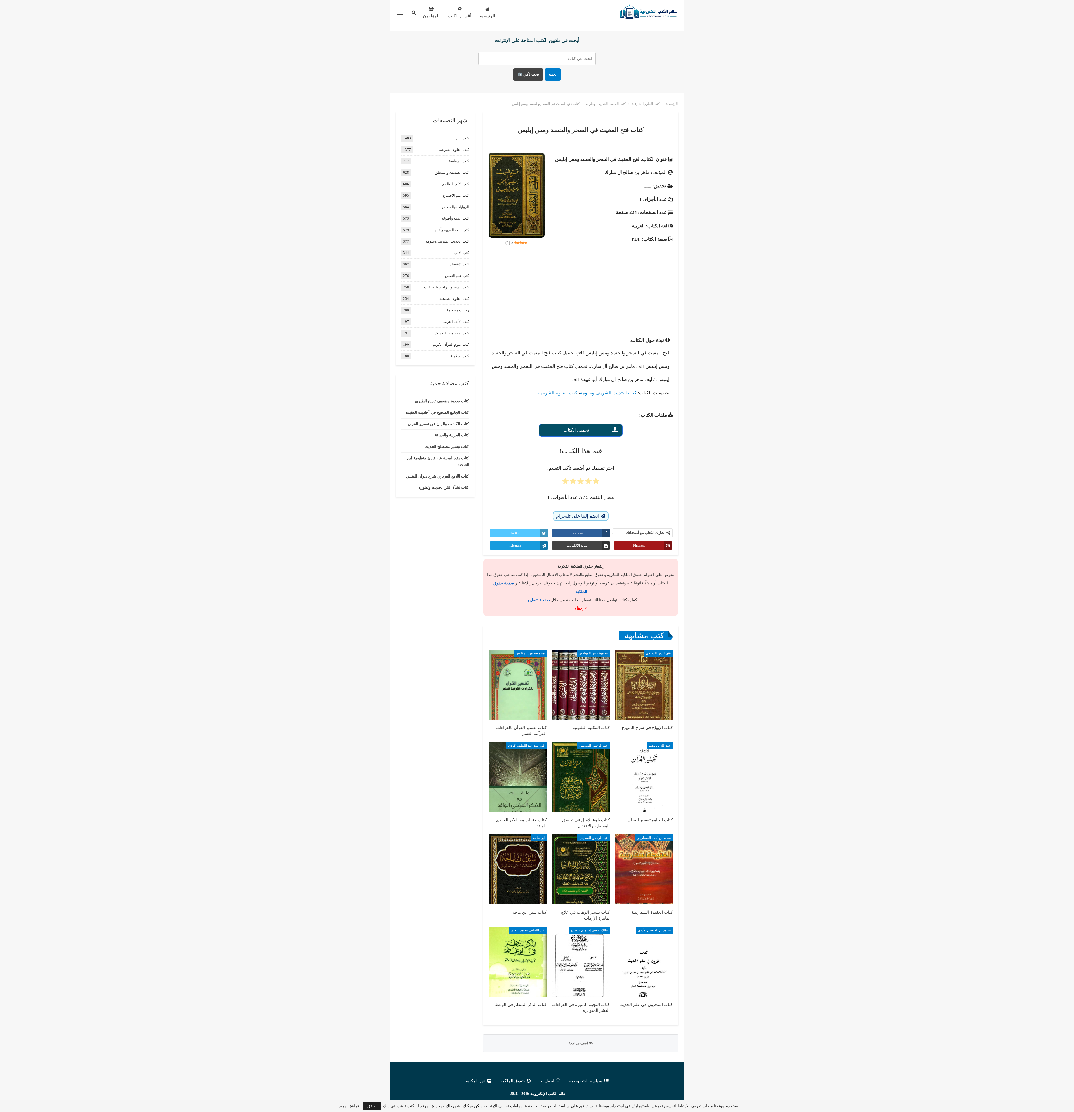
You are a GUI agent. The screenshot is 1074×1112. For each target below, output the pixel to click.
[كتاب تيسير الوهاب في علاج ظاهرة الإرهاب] (580, 869)
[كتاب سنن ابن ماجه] (518, 869)
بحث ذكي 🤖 (528, 74)
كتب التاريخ (460, 138)
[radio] (596, 483)
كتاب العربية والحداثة (452, 435)
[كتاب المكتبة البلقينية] (580, 685)
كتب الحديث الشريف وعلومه (608, 393)
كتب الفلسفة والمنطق (452, 172)
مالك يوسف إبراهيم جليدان (589, 930)
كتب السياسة (459, 161)
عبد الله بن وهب (660, 745)
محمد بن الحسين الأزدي (654, 930)
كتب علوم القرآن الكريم (451, 344)
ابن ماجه (539, 838)
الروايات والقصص (455, 207)
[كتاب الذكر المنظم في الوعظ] (518, 962)
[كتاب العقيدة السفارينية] (644, 869)
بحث (553, 74)
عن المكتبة (476, 1080)
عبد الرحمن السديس (593, 745)
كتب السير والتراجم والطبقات (446, 287)
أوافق (372, 1106)
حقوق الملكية (512, 1080)
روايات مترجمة (458, 310)
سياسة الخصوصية (585, 1080)
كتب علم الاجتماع (456, 195)
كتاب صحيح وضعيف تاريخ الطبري (442, 401)
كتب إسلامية (459, 356)
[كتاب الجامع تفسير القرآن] (644, 777)
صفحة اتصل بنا (538, 600)
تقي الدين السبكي (658, 653)
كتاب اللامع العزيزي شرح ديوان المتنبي (437, 476)
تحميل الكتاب (576, 430)
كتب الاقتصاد (459, 264)
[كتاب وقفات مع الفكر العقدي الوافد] (518, 777)
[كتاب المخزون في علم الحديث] (644, 962)
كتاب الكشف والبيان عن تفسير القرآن (438, 424)
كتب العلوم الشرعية (557, 393)
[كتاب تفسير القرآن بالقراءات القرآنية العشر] (518, 685)
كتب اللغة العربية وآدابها (451, 230)
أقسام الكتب (459, 15)
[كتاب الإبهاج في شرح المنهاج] (644, 685)
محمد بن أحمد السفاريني (654, 838)
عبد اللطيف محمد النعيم (528, 930)
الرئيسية (487, 15)
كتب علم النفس (457, 276)
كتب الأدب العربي (456, 321)
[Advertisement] (581, 293)
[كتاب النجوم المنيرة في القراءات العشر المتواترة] (580, 962)
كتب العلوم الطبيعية (454, 299)
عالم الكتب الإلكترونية (548, 1094)
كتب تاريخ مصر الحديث (452, 333)
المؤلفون (431, 15)
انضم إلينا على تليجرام (578, 516)
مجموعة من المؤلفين (593, 653)
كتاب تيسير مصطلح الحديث (447, 447)
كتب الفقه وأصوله (455, 218)
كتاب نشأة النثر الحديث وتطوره (444, 487)
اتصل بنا (547, 1080)
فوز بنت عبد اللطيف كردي (526, 745)
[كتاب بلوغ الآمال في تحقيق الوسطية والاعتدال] (580, 777)
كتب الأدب (461, 253)
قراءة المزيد (349, 1106)
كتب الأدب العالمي (455, 184)
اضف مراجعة (579, 1043)
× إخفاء (581, 608)
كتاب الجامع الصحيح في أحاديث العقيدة (437, 412)
